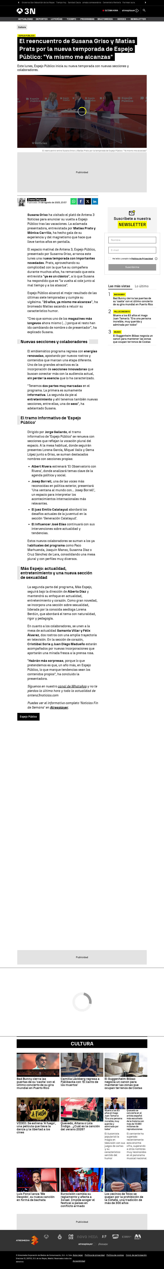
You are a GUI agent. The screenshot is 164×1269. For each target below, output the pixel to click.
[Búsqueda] (144, 10)
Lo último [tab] (141, 286)
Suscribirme (132, 267)
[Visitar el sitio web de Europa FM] (126, 1236)
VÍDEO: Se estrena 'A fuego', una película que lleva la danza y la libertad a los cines (36, 1128)
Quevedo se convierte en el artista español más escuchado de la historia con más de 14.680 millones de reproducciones (135, 1120)
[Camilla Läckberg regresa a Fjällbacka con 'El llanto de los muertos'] (82, 1065)
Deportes (42, 19)
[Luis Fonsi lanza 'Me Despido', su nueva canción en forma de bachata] (38, 1180)
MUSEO (117, 332)
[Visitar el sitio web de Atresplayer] (87, 1244)
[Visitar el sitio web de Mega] (93, 1236)
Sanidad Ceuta (74, 2)
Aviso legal (78, 1255)
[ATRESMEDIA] (27, 1240)
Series (121, 19)
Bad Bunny (119, 294)
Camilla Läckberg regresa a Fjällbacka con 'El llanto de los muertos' (80, 1081)
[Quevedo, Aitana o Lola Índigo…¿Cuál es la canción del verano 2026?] (82, 1109)
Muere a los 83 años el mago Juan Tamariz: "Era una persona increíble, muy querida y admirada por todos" (132, 320)
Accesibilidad (79, 1261)
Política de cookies (115, 1255)
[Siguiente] (145, 2)
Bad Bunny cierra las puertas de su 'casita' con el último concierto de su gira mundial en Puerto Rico (133, 301)
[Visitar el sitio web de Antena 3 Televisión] (48, 1236)
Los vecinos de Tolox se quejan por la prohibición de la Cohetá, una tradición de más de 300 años (124, 1198)
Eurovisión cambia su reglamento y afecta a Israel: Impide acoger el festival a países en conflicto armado (78, 1199)
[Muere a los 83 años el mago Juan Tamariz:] (115, 1103)
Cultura (82, 1043)
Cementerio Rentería (112, 2)
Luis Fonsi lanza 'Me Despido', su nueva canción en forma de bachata (36, 1196)
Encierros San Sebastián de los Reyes (38, 2)
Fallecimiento (122, 312)
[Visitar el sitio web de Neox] (71, 1236)
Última (111, 10)
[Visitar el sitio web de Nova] (82, 1236)
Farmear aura (129, 2)
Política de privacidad (95, 1255)
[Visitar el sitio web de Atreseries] (104, 1236)
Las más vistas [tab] (119, 286)
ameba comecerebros (91, 2)
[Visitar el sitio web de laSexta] (60, 1236)
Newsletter (138, 19)
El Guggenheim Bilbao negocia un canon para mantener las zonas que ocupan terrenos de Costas (133, 338)
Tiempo (71, 19)
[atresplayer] (130, 10)
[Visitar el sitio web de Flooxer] (103, 1244)
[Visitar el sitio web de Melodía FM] (138, 1236)
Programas (87, 19)
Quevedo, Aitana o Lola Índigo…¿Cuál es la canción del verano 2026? (80, 1126)
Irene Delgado (36, 199)
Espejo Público (28, 716)
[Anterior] (18, 2)
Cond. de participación (136, 1255)
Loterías (56, 19)
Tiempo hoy (61, 2)
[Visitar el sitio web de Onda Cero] (115, 1236)
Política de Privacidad (142, 258)
